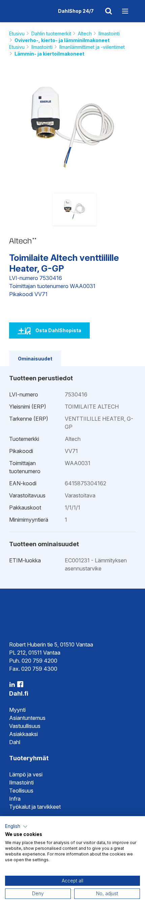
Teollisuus (21, 790)
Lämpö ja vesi (25, 774)
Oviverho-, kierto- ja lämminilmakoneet (62, 40)
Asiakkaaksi (23, 734)
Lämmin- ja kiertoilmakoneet (49, 54)
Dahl (14, 742)
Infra (15, 798)
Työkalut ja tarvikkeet (35, 806)
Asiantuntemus (27, 717)
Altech (85, 33)
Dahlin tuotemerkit (51, 33)
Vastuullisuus (24, 726)
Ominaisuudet (35, 358)
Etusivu (17, 33)
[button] (16, 827)
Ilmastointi (109, 33)
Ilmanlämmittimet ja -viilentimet (92, 47)
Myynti (17, 709)
